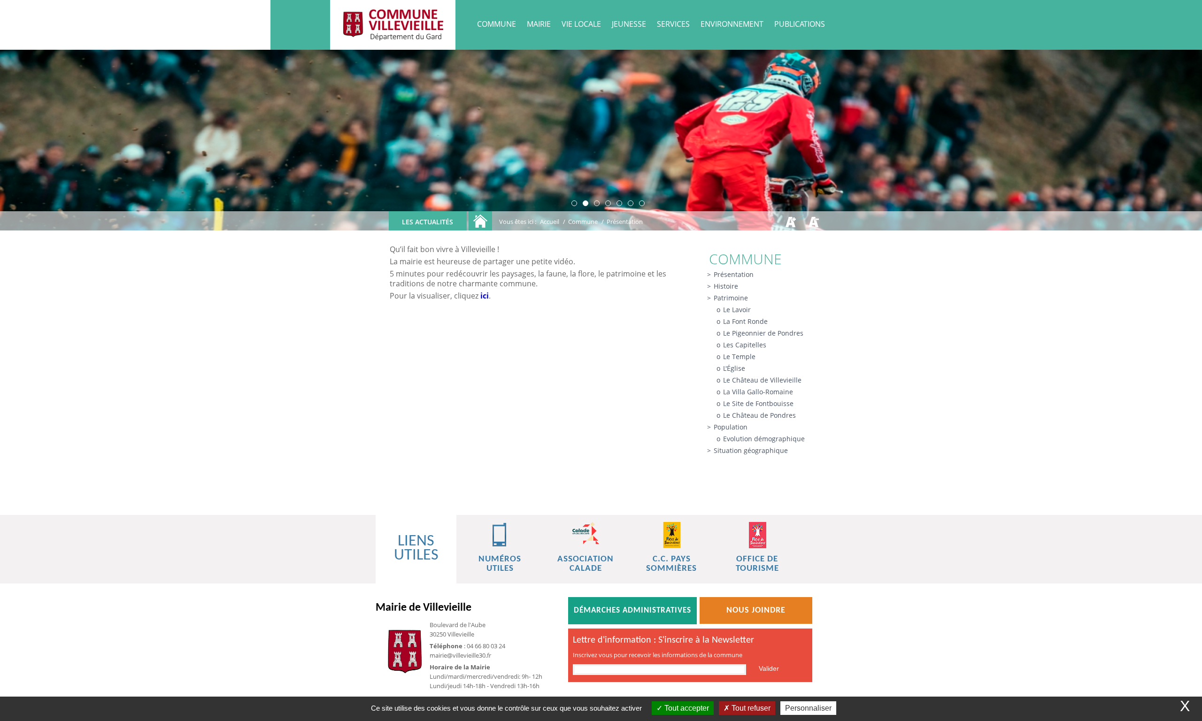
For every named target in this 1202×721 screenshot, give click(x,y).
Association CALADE (585, 564)
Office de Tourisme (757, 564)
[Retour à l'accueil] (480, 220)
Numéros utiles (499, 564)
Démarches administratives (632, 610)
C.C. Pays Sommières (671, 564)
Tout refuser (750, 708)
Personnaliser (808, 708)
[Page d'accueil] (392, 25)
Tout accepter (686, 708)
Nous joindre (756, 610)
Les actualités (427, 221)
